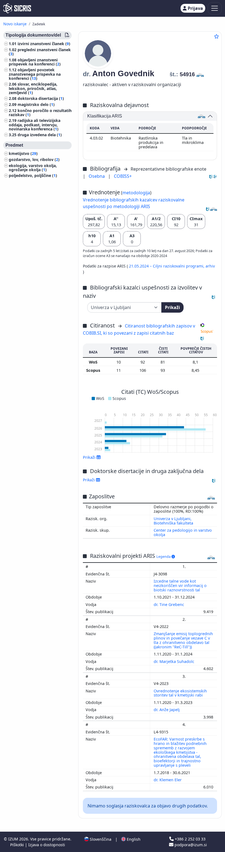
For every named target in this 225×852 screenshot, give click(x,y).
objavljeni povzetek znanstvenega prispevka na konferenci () (35, 74)
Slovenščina (100, 839)
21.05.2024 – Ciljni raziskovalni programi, (167, 266)
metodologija (136, 193)
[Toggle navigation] (215, 8)
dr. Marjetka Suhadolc (174, 661)
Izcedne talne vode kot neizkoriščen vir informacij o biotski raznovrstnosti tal (180, 585)
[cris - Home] (17, 8)
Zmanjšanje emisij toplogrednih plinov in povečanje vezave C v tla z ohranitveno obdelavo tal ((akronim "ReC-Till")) (183, 640)
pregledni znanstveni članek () (40, 51)
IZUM (13, 839)
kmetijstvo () (23, 153)
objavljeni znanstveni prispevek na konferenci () (35, 62)
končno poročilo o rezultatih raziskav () (40, 112)
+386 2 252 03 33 (190, 839)
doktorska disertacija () (41, 98)
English (133, 839)
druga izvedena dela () (40, 134)
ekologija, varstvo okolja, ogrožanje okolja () (33, 167)
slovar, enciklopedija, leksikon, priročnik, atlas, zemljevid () (33, 88)
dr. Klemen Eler (168, 779)
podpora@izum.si (190, 844)
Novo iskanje (15, 23)
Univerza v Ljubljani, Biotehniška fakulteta (173, 521)
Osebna (97, 176)
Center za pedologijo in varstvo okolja (183, 532)
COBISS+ (123, 176)
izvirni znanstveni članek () (44, 43)
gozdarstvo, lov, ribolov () (34, 159)
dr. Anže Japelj (167, 709)
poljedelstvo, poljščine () (33, 175)
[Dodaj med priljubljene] (216, 36)
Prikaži (172, 307)
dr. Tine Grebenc (169, 604)
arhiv (210, 266)
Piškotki (17, 844)
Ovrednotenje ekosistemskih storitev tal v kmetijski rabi (180, 693)
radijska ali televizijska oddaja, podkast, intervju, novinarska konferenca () (34, 124)
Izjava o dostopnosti (46, 844)
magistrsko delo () (36, 104)
